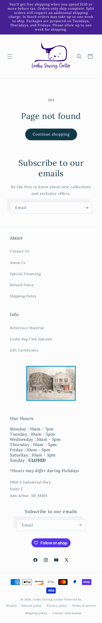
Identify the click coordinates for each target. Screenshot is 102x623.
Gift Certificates (24, 350)
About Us (18, 262)
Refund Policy (22, 285)
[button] (9, 56)
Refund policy (32, 605)
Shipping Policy (23, 296)
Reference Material (27, 328)
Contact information (67, 613)
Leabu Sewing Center (48, 599)
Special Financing (25, 274)
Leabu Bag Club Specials (31, 339)
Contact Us (19, 251)
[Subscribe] (86, 207)
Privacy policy (57, 605)
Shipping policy (36, 613)
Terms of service (84, 605)
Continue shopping (51, 134)
